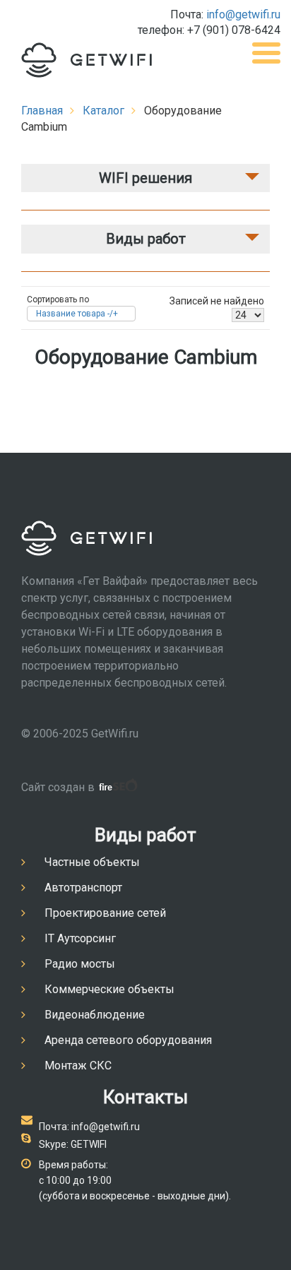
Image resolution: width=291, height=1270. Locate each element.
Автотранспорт (83, 887)
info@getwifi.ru (243, 14)
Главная (42, 110)
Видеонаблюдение (94, 1014)
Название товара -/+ (77, 314)
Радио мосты (79, 964)
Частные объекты (92, 862)
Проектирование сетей (105, 913)
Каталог (103, 110)
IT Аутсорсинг (80, 938)
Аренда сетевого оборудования (128, 1040)
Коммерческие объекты (109, 989)
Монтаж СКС (78, 1065)
